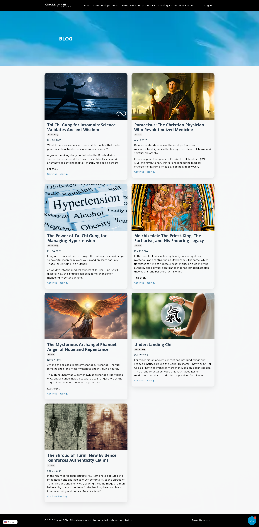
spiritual (138, 135)
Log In (208, 5)
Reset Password (201, 520)
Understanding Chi (152, 344)
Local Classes (120, 5)
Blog (141, 5)
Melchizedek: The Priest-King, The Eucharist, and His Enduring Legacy (169, 238)
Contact (150, 5)
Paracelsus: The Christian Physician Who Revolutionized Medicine (169, 127)
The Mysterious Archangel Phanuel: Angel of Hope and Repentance (82, 347)
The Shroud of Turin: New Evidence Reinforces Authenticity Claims (81, 458)
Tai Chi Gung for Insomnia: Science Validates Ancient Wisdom (81, 127)
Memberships (101, 5)
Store (133, 5)
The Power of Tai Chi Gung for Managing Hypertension (77, 238)
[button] (10, 522)
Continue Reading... (57, 174)
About (87, 5)
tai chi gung (53, 135)
